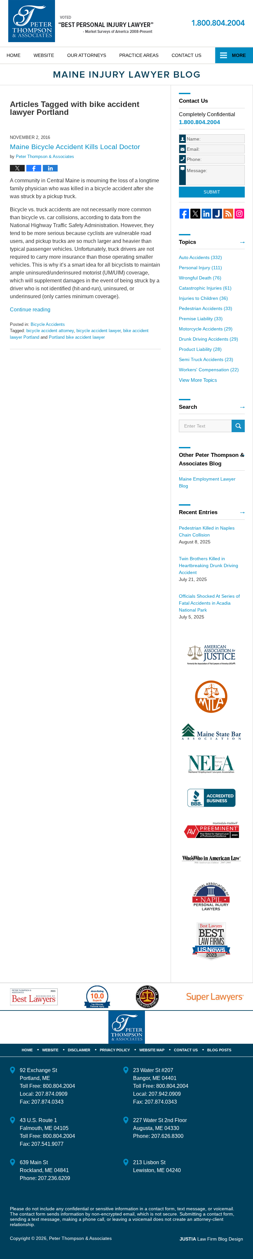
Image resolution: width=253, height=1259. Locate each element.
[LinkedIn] (206, 213)
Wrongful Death (200, 277)
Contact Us (186, 1050)
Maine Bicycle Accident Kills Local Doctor (75, 146)
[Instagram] (239, 213)
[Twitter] (195, 213)
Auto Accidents (200, 257)
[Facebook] (184, 213)
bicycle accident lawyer (98, 330)
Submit (212, 192)
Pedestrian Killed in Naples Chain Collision (207, 531)
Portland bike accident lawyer (77, 337)
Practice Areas (138, 55)
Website (44, 55)
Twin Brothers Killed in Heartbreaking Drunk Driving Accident (208, 565)
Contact (186, 55)
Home (13, 55)
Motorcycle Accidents (206, 328)
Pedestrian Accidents (205, 308)
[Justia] (217, 213)
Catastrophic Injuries (205, 288)
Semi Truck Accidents (206, 359)
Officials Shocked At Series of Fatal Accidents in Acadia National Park (209, 603)
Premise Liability (201, 318)
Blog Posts (219, 1050)
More (239, 55)
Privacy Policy (115, 1050)
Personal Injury (200, 267)
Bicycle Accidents (48, 324)
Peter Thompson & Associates (80, 1238)
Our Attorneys (86, 55)
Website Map (151, 1050)
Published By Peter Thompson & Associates (218, 22)
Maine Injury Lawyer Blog (80, 21)
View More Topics (198, 380)
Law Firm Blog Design (211, 1239)
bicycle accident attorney (50, 330)
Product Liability (200, 349)
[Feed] (228, 213)
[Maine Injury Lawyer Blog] (126, 74)
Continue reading (30, 309)
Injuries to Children (203, 298)
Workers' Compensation (209, 369)
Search (238, 426)
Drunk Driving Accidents (208, 339)
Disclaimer (79, 1050)
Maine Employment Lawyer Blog (207, 482)
